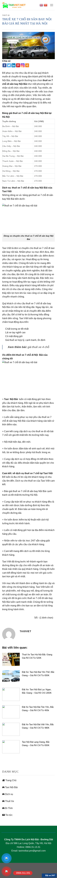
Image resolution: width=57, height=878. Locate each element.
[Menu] (51, 5)
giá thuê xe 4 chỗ (38, 347)
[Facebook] (4, 65)
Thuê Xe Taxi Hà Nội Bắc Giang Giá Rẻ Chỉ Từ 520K (37, 656)
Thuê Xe (6, 15)
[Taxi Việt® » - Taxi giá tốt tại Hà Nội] (14, 5)
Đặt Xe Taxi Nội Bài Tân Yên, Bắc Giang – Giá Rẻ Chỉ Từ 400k (38, 709)
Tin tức (9, 815)
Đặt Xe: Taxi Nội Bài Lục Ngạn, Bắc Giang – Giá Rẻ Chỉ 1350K (37, 691)
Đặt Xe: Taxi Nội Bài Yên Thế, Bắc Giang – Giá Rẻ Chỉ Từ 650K (38, 674)
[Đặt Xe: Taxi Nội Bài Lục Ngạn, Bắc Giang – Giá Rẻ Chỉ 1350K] (11, 694)
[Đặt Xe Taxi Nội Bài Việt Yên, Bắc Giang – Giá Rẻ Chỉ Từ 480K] (11, 729)
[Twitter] (9, 65)
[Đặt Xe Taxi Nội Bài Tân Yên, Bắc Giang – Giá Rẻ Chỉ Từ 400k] (11, 711)
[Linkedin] (13, 65)
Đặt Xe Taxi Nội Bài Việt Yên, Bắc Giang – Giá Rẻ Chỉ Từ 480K (38, 726)
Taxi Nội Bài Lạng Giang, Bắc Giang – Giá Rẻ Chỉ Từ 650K (36, 743)
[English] (41, 5)
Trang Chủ (10, 780)
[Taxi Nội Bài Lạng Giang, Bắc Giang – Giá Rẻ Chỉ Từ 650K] (11, 746)
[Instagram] (23, 65)
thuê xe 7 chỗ (39, 195)
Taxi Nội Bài (11, 787)
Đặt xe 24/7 (50, 875)
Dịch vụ (9, 794)
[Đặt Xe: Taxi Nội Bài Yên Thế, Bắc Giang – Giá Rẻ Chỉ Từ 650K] (11, 676)
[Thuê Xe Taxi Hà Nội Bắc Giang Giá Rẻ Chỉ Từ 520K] (11, 659)
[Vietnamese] (45, 5)
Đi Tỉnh (9, 808)
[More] (27, 65)
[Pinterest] (18, 65)
